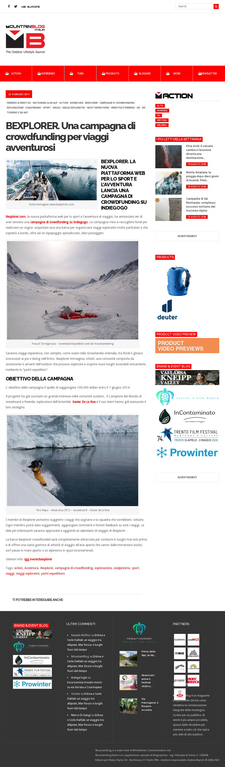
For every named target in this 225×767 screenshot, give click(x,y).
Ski (138, 107)
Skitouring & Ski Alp (45, 102)
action (64, 102)
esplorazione (15, 107)
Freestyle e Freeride (123, 107)
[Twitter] (16, 6)
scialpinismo (33, 107)
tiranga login (79, 677)
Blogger (144, 73)
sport (47, 107)
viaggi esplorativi (73, 107)
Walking (162, 125)
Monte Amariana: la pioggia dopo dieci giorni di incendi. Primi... (202, 176)
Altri (160, 105)
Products (112, 73)
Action (16, 73)
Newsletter (209, 73)
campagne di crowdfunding (117, 102)
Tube (80, 73)
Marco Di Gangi (81, 715)
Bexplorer (91, 102)
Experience (48, 73)
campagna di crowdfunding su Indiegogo (59, 222)
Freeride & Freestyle (19, 102)
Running (162, 110)
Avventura (76, 102)
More (176, 73)
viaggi (56, 107)
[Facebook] (9, 6)
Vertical (162, 120)
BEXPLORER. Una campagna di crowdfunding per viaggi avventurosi (70, 136)
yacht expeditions (98, 107)
